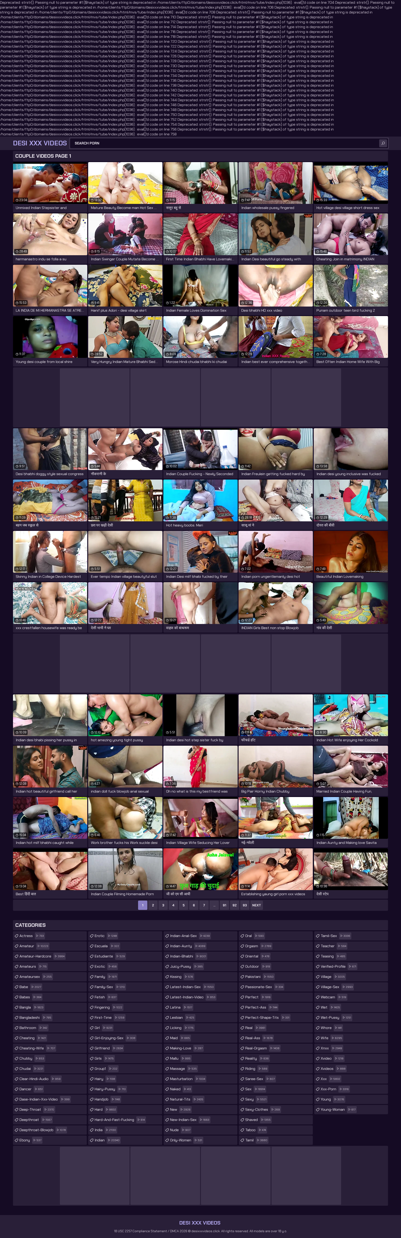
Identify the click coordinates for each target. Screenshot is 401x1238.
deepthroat (35, 1119)
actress (31, 935)
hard (105, 1109)
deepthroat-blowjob (42, 1129)
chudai (31, 1068)
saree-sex (260, 1078)
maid (180, 1037)
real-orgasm (262, 1048)
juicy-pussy (186, 966)
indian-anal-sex (190, 935)
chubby (31, 1058)
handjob (107, 1099)
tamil (256, 1140)
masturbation (187, 1078)
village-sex (337, 986)
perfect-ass (261, 1007)
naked (180, 1089)
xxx (330, 1078)
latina (181, 1007)
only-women (186, 1140)
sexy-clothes (262, 1109)
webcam (333, 997)
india (105, 1129)
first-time (109, 1017)
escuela (107, 946)
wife (331, 1037)
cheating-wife (37, 1048)
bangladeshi (35, 1017)
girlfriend (109, 1048)
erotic (106, 935)
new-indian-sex (189, 1119)
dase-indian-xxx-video (44, 1099)
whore (331, 1027)
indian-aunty (187, 946)
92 (235, 905)
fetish (105, 997)
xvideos (333, 1068)
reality (257, 1058)
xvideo (332, 1058)
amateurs (33, 966)
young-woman (338, 1109)
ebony (30, 1140)
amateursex (35, 976)
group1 (106, 1068)
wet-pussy (336, 1017)
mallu (180, 1058)
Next (256, 905)
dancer (31, 1089)
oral (254, 935)
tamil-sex (335, 935)
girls (104, 1058)
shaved (258, 1119)
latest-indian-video (192, 997)
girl (103, 1027)
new (180, 1109)
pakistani (259, 976)
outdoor (257, 966)
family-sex (110, 986)
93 (245, 905)
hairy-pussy (110, 1089)
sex (255, 1089)
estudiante (110, 956)
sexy (255, 1099)
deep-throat (36, 1109)
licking (182, 1027)
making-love (186, 1048)
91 (224, 905)
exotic (106, 966)
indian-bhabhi (188, 956)
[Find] (383, 143)
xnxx (331, 1048)
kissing (181, 976)
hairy (105, 1078)
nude (180, 1129)
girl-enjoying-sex (115, 1037)
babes (30, 997)
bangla (31, 1007)
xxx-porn (335, 1089)
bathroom (33, 1027)
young (332, 1099)
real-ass (259, 1037)
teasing (333, 956)
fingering (108, 1007)
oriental (257, 956)
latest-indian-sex (192, 986)
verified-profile (338, 966)
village (333, 976)
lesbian (182, 1017)
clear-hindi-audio (40, 1078)
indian (107, 1140)
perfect (258, 997)
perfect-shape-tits (267, 1017)
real (255, 1027)
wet (330, 1007)
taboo (255, 1129)
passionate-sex (264, 986)
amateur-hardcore (42, 956)
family (106, 976)
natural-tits (186, 1099)
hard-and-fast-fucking (120, 1119)
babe (30, 986)
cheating (32, 1037)
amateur (33, 946)
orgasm (258, 946)
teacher (333, 946)
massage (183, 1068)
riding (256, 1068)
